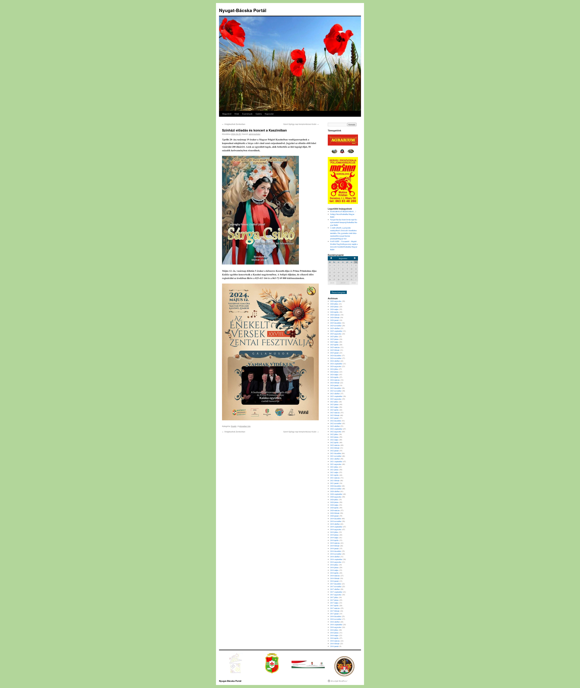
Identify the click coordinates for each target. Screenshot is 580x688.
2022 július (334, 434)
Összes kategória (338, 292)
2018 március (335, 575)
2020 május (334, 505)
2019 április (334, 540)
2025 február (334, 350)
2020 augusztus (335, 497)
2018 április (334, 573)
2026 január (334, 320)
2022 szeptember (336, 429)
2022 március (335, 445)
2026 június (334, 306)
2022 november (335, 423)
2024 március (335, 380)
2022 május (334, 439)
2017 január (334, 613)
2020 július (334, 499)
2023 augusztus (335, 399)
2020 (353, 282)
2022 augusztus (335, 431)
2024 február (334, 382)
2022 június (334, 437)
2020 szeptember (336, 494)
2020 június (334, 502)
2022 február (334, 448)
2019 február (334, 545)
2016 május (334, 635)
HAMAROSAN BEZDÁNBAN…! (343, 211)
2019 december (335, 518)
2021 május (334, 472)
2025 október (335, 328)
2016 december (335, 616)
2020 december (335, 486)
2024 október (335, 361)
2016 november (335, 619)
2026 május (334, 309)
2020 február (334, 513)
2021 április (334, 475)
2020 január (334, 516)
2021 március (335, 477)
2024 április (334, 377)
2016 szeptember (336, 624)
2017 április (334, 605)
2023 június (334, 404)
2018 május (334, 570)
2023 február (334, 415)
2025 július (334, 336)
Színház (341, 288)
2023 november (335, 391)
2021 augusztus (335, 464)
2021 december (335, 453)
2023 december (335, 388)
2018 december (335, 551)
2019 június (334, 535)
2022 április (334, 442)
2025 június (334, 339)
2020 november (335, 488)
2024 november (335, 358)
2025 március (335, 347)
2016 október (335, 622)
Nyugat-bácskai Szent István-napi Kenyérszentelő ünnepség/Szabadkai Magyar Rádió (344, 222)
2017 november (335, 586)
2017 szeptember (336, 592)
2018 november (335, 554)
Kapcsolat (269, 113)
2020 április (334, 507)
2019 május (334, 537)
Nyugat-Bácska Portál (242, 10)
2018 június (334, 567)
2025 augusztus (335, 333)
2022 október (335, 426)
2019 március (335, 543)
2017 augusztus (335, 594)
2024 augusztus (335, 366)
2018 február (334, 578)
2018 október (335, 556)
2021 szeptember (336, 461)
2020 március (335, 510)
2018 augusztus (335, 562)
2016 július (334, 630)
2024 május (334, 374)
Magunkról (226, 113)
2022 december (335, 420)
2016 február (334, 643)
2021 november (335, 456)
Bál (333, 288)
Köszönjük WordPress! (339, 681)
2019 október (335, 524)
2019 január (334, 548)
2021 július (334, 467)
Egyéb (233, 426)
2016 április (334, 638)
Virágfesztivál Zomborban (233, 124)
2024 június (334, 371)
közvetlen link (244, 426)
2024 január (334, 385)
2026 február (334, 317)
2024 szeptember (336, 363)
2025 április (334, 344)
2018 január (334, 581)
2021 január (334, 483)
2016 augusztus (335, 627)
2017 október (335, 589)
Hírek (236, 113)
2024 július (334, 369)
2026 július (334, 304)
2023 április (334, 410)
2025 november (335, 325)
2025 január (334, 352)
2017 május (334, 602)
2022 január (334, 450)
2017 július (334, 597)
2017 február (334, 611)
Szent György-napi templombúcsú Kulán (301, 124)
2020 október (335, 491)
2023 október (335, 393)
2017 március (335, 608)
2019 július (334, 532)
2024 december (335, 355)
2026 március (335, 314)
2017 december (335, 583)
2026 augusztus (335, 301)
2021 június (334, 469)
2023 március (335, 412)
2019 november (335, 521)
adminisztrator (254, 134)
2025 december (335, 323)
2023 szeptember (336, 396)
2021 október (335, 458)
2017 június (334, 600)
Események (247, 113)
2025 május (334, 342)
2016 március (335, 641)
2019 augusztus (335, 529)
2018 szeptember (336, 559)
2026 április (334, 312)
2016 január (334, 646)
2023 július (334, 401)
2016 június (334, 632)
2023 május (334, 407)
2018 (332, 282)
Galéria (259, 113)
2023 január (334, 418)
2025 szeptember (336, 331)
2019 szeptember (336, 526)
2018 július (334, 564)
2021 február (334, 480)
